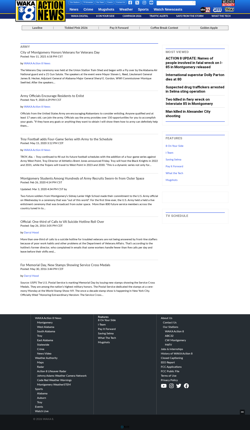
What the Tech (174, 173)
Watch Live (41, 411)
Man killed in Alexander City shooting (188, 113)
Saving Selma (173, 159)
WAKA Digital (79, 16)
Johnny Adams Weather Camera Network (62, 375)
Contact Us (120, 2)
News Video (44, 353)
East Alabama (45, 340)
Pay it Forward (119, 27)
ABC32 (169, 336)
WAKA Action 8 (174, 331)
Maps (40, 362)
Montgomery (45, 322)
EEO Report (168, 362)
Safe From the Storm (189, 16)
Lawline (37, 27)
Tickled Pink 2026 (76, 27)
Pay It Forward (174, 166)
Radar (40, 367)
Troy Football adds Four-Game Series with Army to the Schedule (66, 139)
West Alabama (45, 327)
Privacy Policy (169, 380)
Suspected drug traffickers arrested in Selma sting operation (195, 89)
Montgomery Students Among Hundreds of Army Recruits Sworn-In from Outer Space (82, 178)
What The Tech (221, 16)
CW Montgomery (175, 340)
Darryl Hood (31, 232)
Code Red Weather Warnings (54, 380)
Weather (126, 9)
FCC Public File (170, 371)
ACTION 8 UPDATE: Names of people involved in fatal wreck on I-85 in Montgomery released (194, 62)
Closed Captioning (172, 358)
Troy (39, 336)
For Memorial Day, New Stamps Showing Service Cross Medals (65, 265)
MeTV (168, 344)
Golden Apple (209, 27)
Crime (88, 9)
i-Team (169, 152)
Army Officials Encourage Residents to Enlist (52, 96)
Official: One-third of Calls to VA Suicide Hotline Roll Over (62, 222)
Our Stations (75, 2)
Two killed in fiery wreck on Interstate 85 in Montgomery (189, 101)
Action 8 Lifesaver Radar (51, 371)
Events (110, 2)
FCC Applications (171, 367)
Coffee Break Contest (164, 27)
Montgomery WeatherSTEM (54, 384)
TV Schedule (88, 2)
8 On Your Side (105, 16)
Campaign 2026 (132, 16)
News (74, 9)
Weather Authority (46, 358)
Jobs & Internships (172, 349)
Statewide (43, 344)
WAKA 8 (40, 10)
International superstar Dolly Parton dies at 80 (195, 77)
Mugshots (106, 9)
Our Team (100, 2)
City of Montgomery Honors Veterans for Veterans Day (60, 52)
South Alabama (46, 331)
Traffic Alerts (158, 16)
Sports (143, 9)
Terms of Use (168, 375)
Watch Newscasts (168, 9)
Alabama (42, 393)
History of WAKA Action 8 (177, 353)
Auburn (41, 398)
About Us (166, 318)
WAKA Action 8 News (37, 63)
